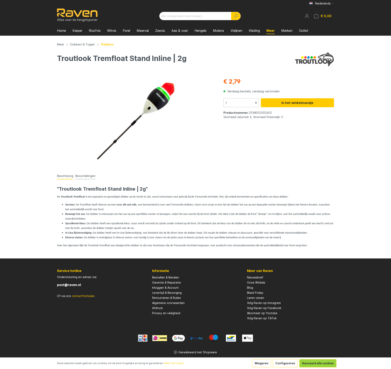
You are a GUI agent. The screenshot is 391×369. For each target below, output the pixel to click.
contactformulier (83, 296)
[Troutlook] (314, 59)
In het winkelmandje (297, 103)
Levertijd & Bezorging (167, 292)
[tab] (65, 175)
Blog (250, 287)
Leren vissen (255, 297)
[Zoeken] (236, 16)
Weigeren (261, 363)
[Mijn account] (307, 16)
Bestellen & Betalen (165, 277)
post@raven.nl (69, 285)
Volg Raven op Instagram (264, 303)
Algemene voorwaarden (168, 303)
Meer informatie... (174, 363)
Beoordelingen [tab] (85, 176)
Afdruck (157, 308)
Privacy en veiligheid (166, 313)
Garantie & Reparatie (166, 282)
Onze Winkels (256, 282)
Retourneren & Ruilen (166, 297)
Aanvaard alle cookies (318, 363)
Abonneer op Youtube (262, 313)
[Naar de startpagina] (77, 15)
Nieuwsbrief (255, 277)
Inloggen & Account (165, 287)
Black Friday (255, 292)
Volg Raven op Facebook (264, 308)
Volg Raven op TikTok (262, 318)
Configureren (285, 363)
